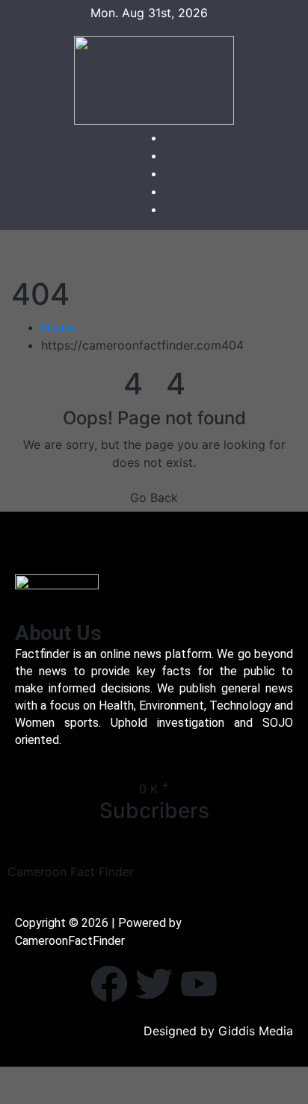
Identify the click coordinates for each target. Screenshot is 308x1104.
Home (58, 327)
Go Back (154, 497)
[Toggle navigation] (165, 253)
